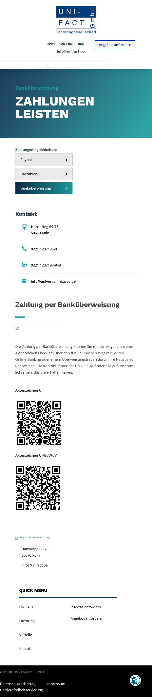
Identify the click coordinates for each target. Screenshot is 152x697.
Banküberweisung (35, 188)
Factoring (27, 620)
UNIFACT (26, 607)
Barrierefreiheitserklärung (21, 689)
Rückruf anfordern (86, 607)
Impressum (55, 683)
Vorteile (25, 634)
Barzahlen (28, 174)
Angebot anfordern (115, 44)
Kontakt (25, 648)
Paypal (26, 159)
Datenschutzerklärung (18, 683)
